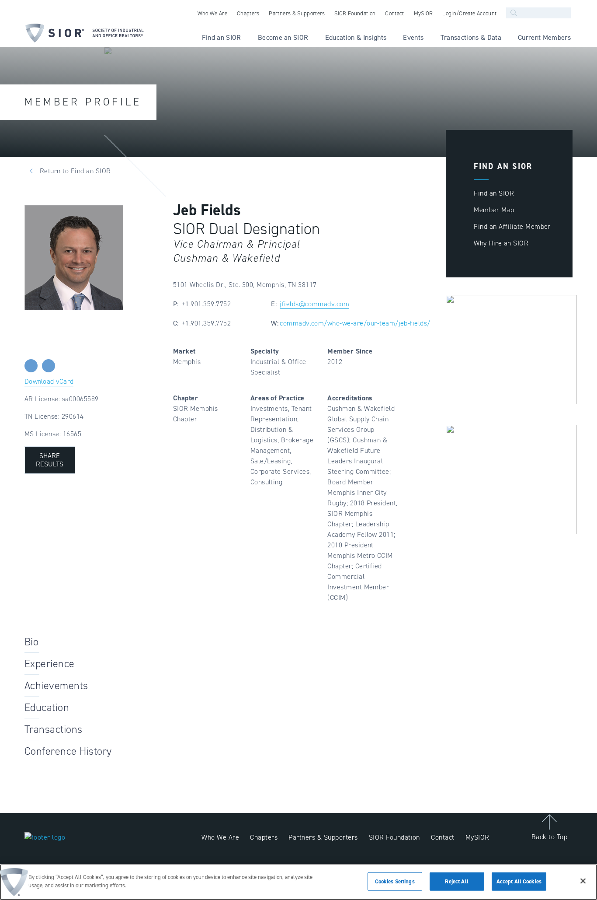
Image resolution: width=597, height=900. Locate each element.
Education (46, 707)
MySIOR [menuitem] (423, 13)
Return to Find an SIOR (75, 170)
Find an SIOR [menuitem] (221, 37)
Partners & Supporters (323, 837)
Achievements (56, 686)
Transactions (53, 729)
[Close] (583, 880)
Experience (49, 664)
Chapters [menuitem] (248, 13)
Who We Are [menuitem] (212, 13)
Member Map (494, 209)
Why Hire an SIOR (501, 243)
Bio (31, 642)
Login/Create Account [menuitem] (469, 13)
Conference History (68, 751)
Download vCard (48, 381)
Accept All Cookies (518, 881)
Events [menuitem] (413, 37)
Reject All (456, 881)
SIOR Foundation (394, 837)
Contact (442, 837)
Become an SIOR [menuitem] (283, 37)
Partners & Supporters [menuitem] (297, 13)
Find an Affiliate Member (512, 226)
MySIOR (477, 837)
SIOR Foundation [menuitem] (354, 13)
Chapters (264, 837)
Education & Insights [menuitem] (356, 37)
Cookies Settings (395, 881)
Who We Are (220, 837)
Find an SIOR (494, 193)
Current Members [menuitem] (544, 37)
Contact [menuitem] (394, 13)
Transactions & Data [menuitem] (471, 37)
